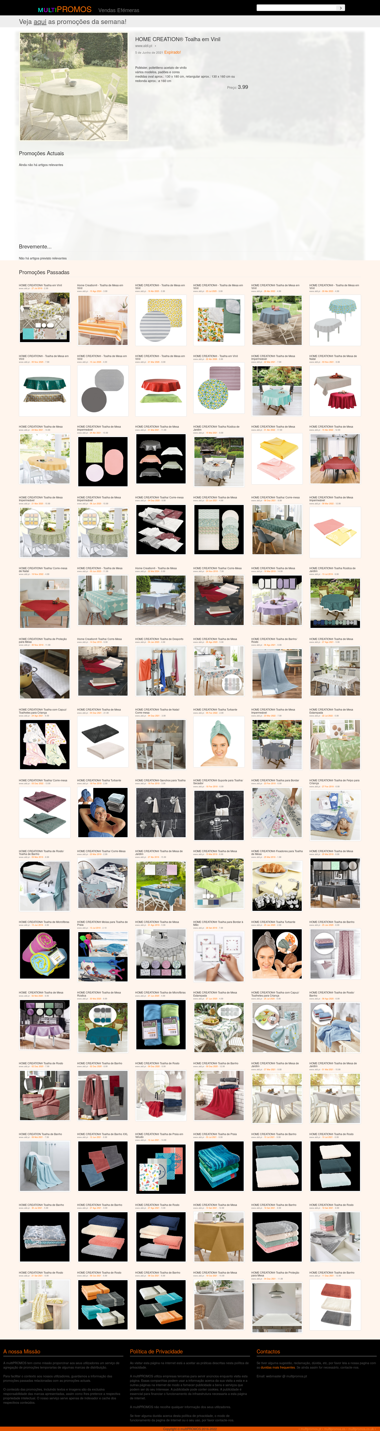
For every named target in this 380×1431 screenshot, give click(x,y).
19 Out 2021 (211, 1275)
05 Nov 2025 (37, 362)
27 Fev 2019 (328, 786)
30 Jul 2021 (37, 1208)
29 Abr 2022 (269, 291)
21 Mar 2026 (153, 362)
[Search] (340, 7)
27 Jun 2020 (153, 995)
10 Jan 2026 (95, 362)
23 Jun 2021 (211, 500)
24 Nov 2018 (212, 571)
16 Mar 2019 (270, 571)
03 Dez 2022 (37, 783)
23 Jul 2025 (211, 291)
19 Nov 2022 (37, 574)
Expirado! (172, 52)
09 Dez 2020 (154, 1066)
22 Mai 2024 (153, 571)
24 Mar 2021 (37, 429)
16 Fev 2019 (95, 783)
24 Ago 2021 (37, 715)
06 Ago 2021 (270, 644)
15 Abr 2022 (327, 429)
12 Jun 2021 (95, 1137)
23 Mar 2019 (95, 854)
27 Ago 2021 (328, 642)
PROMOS (74, 8)
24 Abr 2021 (95, 432)
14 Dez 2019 (96, 642)
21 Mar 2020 (37, 503)
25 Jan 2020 (269, 925)
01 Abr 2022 (269, 429)
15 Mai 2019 (211, 854)
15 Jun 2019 (37, 925)
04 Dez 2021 (96, 712)
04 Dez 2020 (154, 500)
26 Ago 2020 (211, 642)
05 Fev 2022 (211, 712)
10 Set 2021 (211, 1208)
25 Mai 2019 (269, 857)
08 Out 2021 (95, 1275)
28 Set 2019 (211, 927)
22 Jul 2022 (327, 715)
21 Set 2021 (37, 1275)
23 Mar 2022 (270, 715)
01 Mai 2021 (153, 429)
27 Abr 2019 (153, 857)
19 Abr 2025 (153, 291)
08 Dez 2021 (270, 500)
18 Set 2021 (269, 1208)
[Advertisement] (300, 62)
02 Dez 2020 (37, 1066)
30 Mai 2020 (95, 998)
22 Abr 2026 (211, 359)
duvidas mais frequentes (278, 1367)
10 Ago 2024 (95, 291)
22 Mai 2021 (269, 362)
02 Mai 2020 (37, 995)
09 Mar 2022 (328, 503)
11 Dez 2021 (328, 1275)
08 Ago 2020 (328, 998)
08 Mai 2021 (37, 1137)
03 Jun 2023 (95, 571)
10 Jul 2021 (269, 1137)
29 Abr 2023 (327, 291)
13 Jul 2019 (327, 574)
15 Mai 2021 (211, 432)
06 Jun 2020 (95, 503)
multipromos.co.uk (361, 1429)
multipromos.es (334, 1429)
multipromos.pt (311, 1429)
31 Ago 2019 (153, 925)
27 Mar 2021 (270, 1069)
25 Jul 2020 (269, 998)
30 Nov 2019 (37, 644)
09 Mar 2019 (37, 857)
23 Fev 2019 (270, 783)
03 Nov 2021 (328, 362)
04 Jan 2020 (153, 642)
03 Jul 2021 (211, 1137)
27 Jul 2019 (37, 288)
